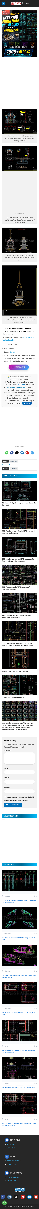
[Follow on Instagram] (9, 1197)
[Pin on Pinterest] (27, 453)
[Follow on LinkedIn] (29, 1197)
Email (6, 778)
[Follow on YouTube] (36, 1197)
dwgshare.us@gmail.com (16, 387)
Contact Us (11, 1148)
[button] (3, 3)
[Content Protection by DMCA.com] (19, 1190)
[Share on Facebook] (12, 453)
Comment (8, 750)
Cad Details (13, 461)
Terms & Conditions (14, 1161)
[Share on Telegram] (32, 453)
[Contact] (4, 1203)
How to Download (13, 1177)
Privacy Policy (12, 1164)
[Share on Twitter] (22, 453)
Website (7, 787)
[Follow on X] (16, 1197)
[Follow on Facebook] (3, 1197)
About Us (10, 1144)
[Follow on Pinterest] (23, 1197)
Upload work (11, 1181)
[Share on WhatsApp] (6, 453)
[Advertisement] (19, 80)
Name (6, 768)
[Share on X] (17, 453)
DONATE (27, 403)
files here (21, 385)
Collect (12, 352)
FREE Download (18, 367)
